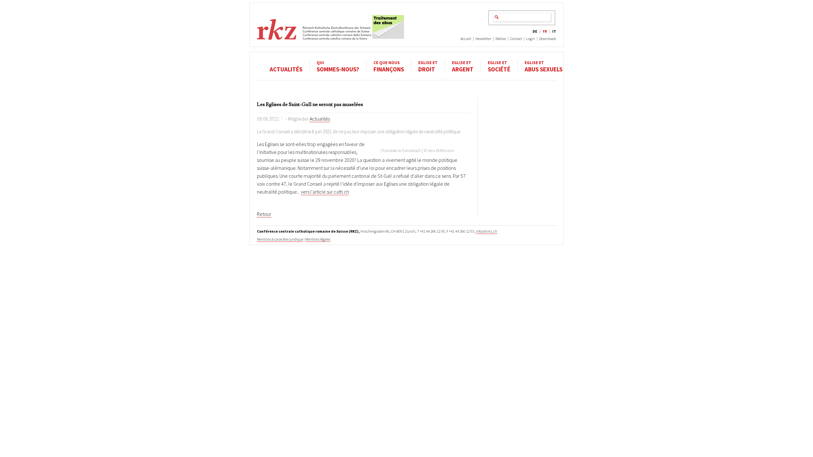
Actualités (286, 68)
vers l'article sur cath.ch (325, 192)
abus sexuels (543, 66)
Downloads (547, 38)
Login (530, 38)
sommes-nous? (338, 66)
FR (545, 31)
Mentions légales (317, 239)
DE (535, 31)
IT (554, 31)
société (499, 66)
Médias (500, 38)
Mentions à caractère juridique (280, 239)
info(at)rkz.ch (486, 231)
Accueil (465, 38)
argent (463, 66)
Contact (516, 38)
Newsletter (483, 38)
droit (428, 66)
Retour (264, 214)
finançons (388, 66)
